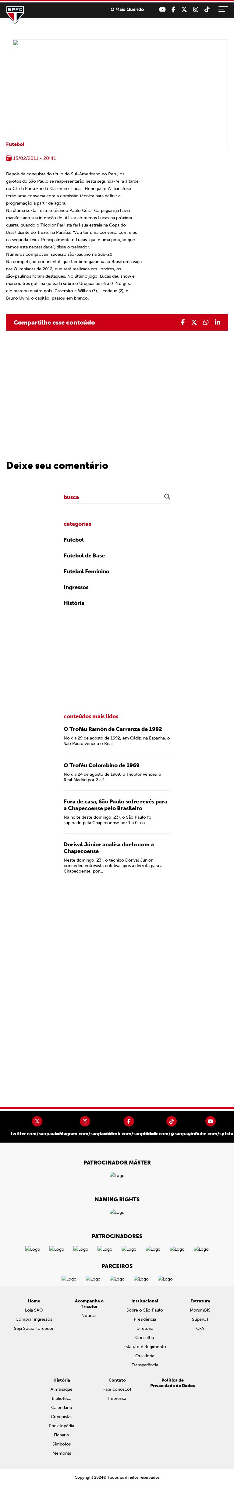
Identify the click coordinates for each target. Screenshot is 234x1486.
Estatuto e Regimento (144, 1346)
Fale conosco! (117, 1389)
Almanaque (62, 1389)
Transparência (145, 1365)
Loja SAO (34, 1310)
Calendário (61, 1407)
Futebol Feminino (86, 571)
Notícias (89, 1315)
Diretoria (144, 1328)
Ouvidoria (144, 1355)
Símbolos (61, 1444)
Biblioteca (61, 1398)
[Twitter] (184, 9)
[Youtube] (162, 9)
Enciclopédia (61, 1425)
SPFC (15, 15)
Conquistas (61, 1416)
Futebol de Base (84, 555)
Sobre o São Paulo (144, 1310)
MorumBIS (200, 1310)
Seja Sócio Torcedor (34, 1328)
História (74, 603)
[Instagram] (195, 9)
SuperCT (200, 1319)
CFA (200, 1328)
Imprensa (117, 1398)
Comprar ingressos (34, 1319)
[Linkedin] (217, 322)
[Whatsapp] (206, 322)
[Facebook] (173, 9)
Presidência (145, 1319)
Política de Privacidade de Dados (172, 1383)
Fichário (61, 1435)
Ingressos (76, 587)
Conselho (144, 1337)
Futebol (15, 144)
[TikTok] (207, 9)
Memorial (61, 1453)
